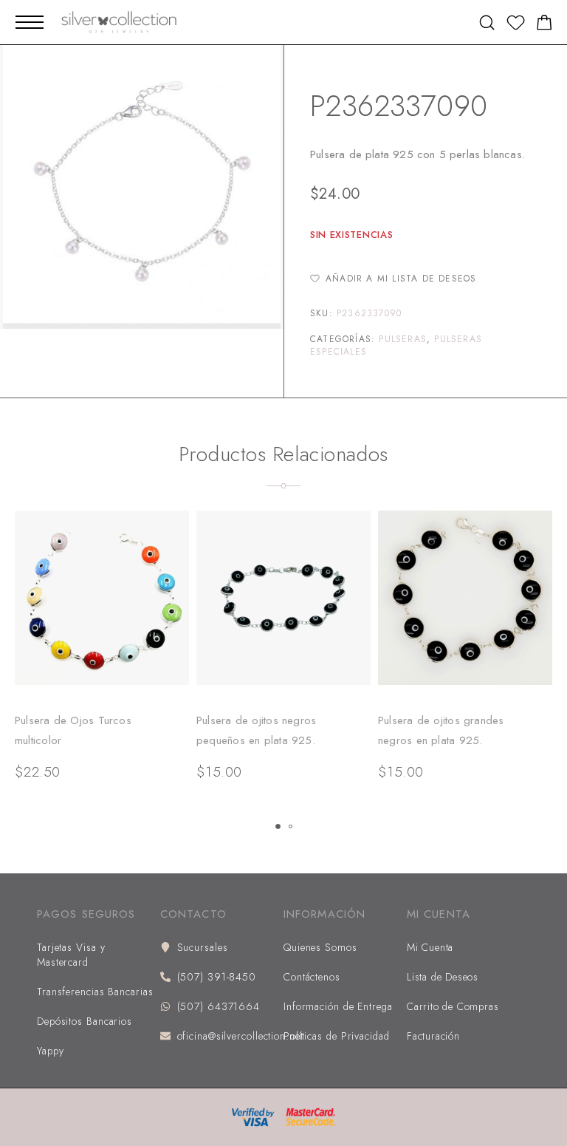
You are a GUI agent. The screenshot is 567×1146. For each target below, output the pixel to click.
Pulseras (403, 339)
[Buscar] (487, 22)
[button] (278, 826)
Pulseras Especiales (395, 65)
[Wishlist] (515, 25)
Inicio (322, 65)
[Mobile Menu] (29, 22)
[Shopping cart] (544, 25)
